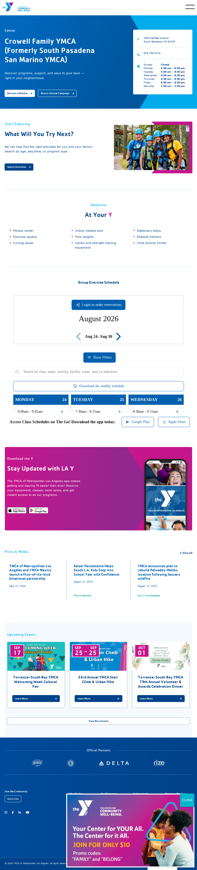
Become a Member (17, 93)
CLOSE (187, 800)
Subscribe (13, 798)
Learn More (21, 698)
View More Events (98, 721)
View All (187, 553)
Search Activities (16, 167)
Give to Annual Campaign (55, 93)
